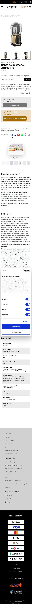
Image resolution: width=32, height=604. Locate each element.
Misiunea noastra (9, 440)
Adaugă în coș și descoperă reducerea (14, 118)
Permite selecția (16, 332)
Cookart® (6, 15)
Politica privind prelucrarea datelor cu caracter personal (15, 473)
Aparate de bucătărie (16, 15)
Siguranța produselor (11, 453)
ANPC (6, 477)
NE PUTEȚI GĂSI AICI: (12, 492)
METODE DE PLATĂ (16, 516)
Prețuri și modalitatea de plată (13, 480)
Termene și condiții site (11, 462)
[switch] (27, 304)
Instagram (9, 502)
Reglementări (10, 458)
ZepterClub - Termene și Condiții (14, 465)
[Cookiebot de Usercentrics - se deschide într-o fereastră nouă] (23, 270)
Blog (6, 447)
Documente (8, 487)
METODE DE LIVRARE (16, 579)
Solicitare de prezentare (11, 450)
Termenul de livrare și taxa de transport (16, 484)
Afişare (25, 321)
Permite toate (16, 326)
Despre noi (8, 437)
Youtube (9, 498)
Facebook (9, 495)
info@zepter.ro (18, 601)
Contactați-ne (8, 443)
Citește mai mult (25, 93)
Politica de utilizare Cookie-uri (13, 468)
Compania (8, 433)
